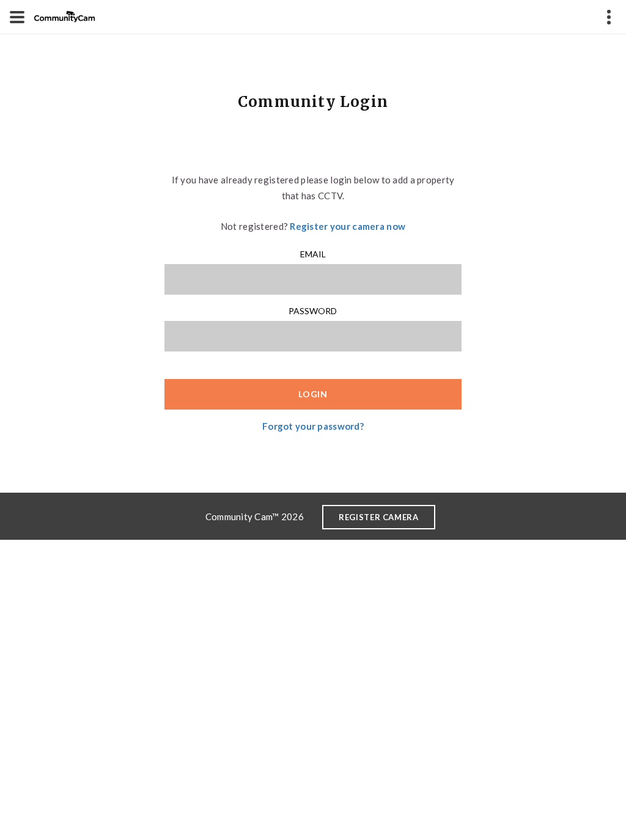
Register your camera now (347, 226)
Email (313, 254)
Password (313, 311)
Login (313, 394)
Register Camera (379, 517)
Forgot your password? (313, 426)
